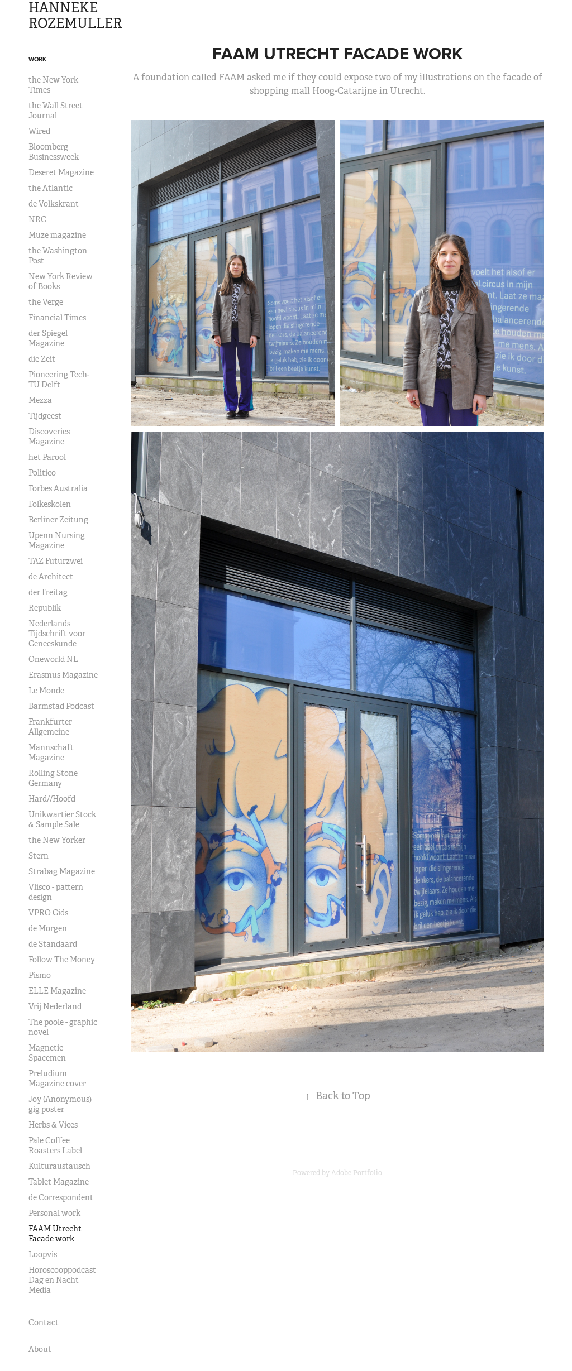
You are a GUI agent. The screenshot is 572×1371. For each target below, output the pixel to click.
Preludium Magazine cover (57, 1078)
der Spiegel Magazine (48, 338)
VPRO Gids (48, 913)
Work (37, 59)
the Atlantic (50, 188)
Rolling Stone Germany (53, 778)
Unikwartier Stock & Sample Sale (62, 819)
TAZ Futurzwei (55, 561)
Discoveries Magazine (49, 436)
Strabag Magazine (61, 871)
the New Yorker (56, 840)
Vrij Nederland (55, 1006)
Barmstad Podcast (61, 706)
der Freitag (48, 592)
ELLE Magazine (57, 991)
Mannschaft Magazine (51, 752)
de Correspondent (60, 1197)
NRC (37, 219)
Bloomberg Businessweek (53, 152)
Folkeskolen (49, 504)
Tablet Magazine (58, 1182)
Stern (38, 856)
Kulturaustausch (59, 1166)
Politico (42, 473)
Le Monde (46, 691)
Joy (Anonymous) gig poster (60, 1104)
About (39, 1349)
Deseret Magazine (61, 172)
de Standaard (52, 944)
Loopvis (42, 1254)
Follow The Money (61, 960)
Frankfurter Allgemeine (50, 727)
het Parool (47, 457)
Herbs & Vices (53, 1125)
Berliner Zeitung (58, 520)
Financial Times (57, 318)
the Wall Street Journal (55, 110)
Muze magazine (57, 235)
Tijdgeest (44, 416)
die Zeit (41, 359)
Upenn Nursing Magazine (56, 540)
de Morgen (47, 928)
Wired (39, 131)
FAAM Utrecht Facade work (55, 1234)
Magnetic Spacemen (47, 1053)
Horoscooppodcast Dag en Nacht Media (62, 1280)
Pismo (39, 975)
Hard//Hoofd (51, 799)
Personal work (54, 1213)
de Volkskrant (53, 204)
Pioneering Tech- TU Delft (58, 380)
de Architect (50, 577)
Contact (43, 1322)
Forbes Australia (58, 488)
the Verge (45, 302)
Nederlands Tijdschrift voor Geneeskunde (56, 634)
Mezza (40, 400)
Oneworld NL (53, 659)
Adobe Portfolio (356, 1172)
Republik (44, 608)
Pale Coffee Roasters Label (55, 1145)
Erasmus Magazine (63, 675)
